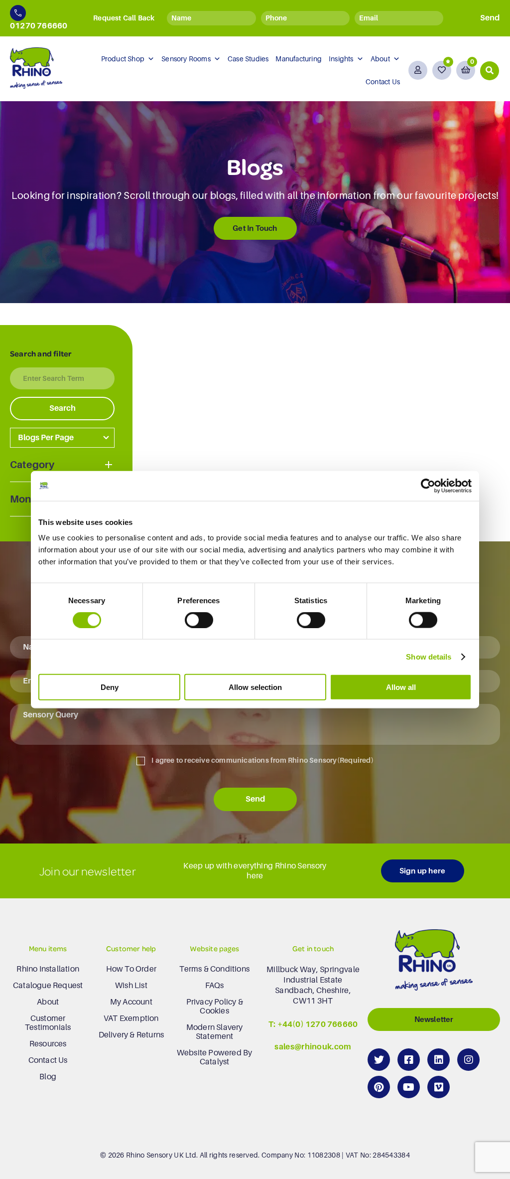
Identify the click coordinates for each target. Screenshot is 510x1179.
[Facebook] (408, 1059)
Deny (110, 687)
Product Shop (122, 59)
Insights (341, 59)
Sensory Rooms (186, 59)
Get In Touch (255, 228)
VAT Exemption (131, 1018)
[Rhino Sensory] (36, 68)
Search (62, 408)
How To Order (131, 969)
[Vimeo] (438, 1087)
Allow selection (255, 687)
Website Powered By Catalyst (215, 1057)
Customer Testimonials (48, 1023)
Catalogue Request (48, 985)
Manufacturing (298, 59)
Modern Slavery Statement (214, 1032)
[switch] (199, 620)
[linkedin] (438, 1059)
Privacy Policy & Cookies (214, 1006)
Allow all (401, 687)
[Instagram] (468, 1059)
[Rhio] (434, 962)
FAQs (214, 985)
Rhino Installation (47, 969)
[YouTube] (408, 1087)
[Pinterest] (379, 1087)
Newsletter (434, 1019)
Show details (428, 656)
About (380, 59)
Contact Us (383, 82)
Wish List (131, 985)
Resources (48, 1043)
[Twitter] (379, 1059)
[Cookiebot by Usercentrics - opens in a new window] (428, 485)
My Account (131, 1002)
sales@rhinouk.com (312, 1046)
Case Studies (248, 59)
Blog (47, 1076)
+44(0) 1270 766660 (317, 1024)
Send (255, 799)
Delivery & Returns (131, 1034)
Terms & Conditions (214, 969)
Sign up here (422, 870)
